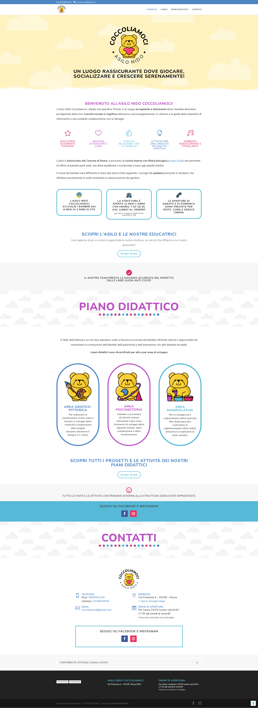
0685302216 (97, 597)
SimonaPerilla (121, 703)
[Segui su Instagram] (133, 513)
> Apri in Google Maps (151, 601)
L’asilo (164, 10)
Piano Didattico (179, 10)
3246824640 (101, 601)
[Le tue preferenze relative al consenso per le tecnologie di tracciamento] (253, 703)
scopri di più (176, 161)
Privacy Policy (62, 682)
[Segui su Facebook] (124, 513)
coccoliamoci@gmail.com (97, 610)
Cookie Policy (75, 682)
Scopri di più (129, 253)
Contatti (197, 10)
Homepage (151, 10)
